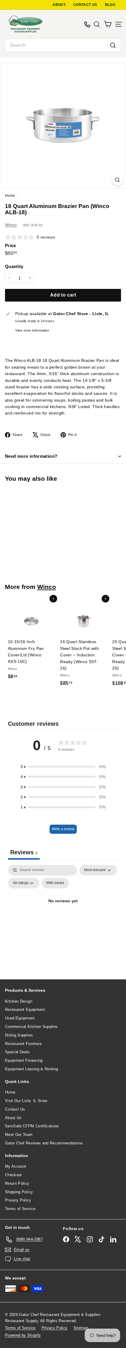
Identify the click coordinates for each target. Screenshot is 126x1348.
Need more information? (31, 456)
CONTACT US (85, 5)
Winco (11, 224)
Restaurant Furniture (23, 1043)
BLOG (110, 5)
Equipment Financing (24, 1060)
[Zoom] (117, 179)
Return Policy (17, 1183)
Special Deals (17, 1052)
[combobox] (63, 45)
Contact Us (15, 1109)
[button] (63, 766)
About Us (13, 1118)
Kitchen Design (18, 1001)
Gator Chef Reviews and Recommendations (44, 1143)
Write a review (63, 829)
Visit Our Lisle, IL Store (26, 1101)
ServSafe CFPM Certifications (32, 1126)
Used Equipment (20, 1018)
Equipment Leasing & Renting (31, 1069)
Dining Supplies (19, 1035)
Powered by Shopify (23, 1335)
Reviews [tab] (24, 852)
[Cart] (107, 24)
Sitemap (81, 1328)
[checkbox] (55, 883)
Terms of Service (20, 1208)
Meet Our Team (19, 1134)
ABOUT (59, 5)
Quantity (14, 266)
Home (10, 196)
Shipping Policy (19, 1192)
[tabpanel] (63, 914)
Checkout (13, 1175)
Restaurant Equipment (25, 1009)
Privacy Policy (18, 1200)
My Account (15, 1166)
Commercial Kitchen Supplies (31, 1026)
